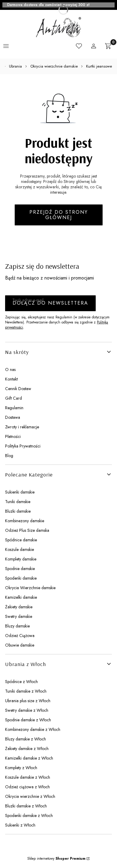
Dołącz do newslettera (50, 303)
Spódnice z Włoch (21, 682)
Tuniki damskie (17, 502)
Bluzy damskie (17, 626)
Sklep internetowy (56, 858)
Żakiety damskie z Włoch (27, 749)
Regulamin (14, 408)
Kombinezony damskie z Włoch (32, 729)
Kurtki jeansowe (99, 66)
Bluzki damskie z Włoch (26, 806)
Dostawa (12, 417)
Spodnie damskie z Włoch (28, 720)
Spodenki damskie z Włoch (29, 815)
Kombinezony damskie (24, 521)
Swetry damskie (18, 616)
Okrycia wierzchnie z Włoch (30, 796)
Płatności (13, 436)
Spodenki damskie (21, 578)
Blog (9, 456)
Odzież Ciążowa (19, 636)
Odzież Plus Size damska (27, 530)
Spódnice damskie (21, 540)
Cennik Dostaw (18, 389)
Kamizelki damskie (21, 597)
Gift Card (13, 398)
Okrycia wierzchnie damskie (54, 66)
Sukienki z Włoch (20, 825)
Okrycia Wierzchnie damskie (30, 588)
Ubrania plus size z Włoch (27, 701)
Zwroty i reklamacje (22, 427)
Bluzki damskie (18, 511)
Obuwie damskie (19, 645)
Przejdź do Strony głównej (58, 215)
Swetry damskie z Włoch (26, 710)
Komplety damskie (20, 559)
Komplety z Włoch (21, 768)
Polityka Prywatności (22, 446)
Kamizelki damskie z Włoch (29, 758)
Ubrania (15, 66)
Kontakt (11, 379)
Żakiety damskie (18, 607)
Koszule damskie (19, 549)
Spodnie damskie (20, 569)
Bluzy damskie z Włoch (25, 739)
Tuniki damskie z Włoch (25, 691)
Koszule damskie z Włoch (27, 777)
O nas (10, 369)
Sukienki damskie (19, 492)
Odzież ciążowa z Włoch (27, 787)
